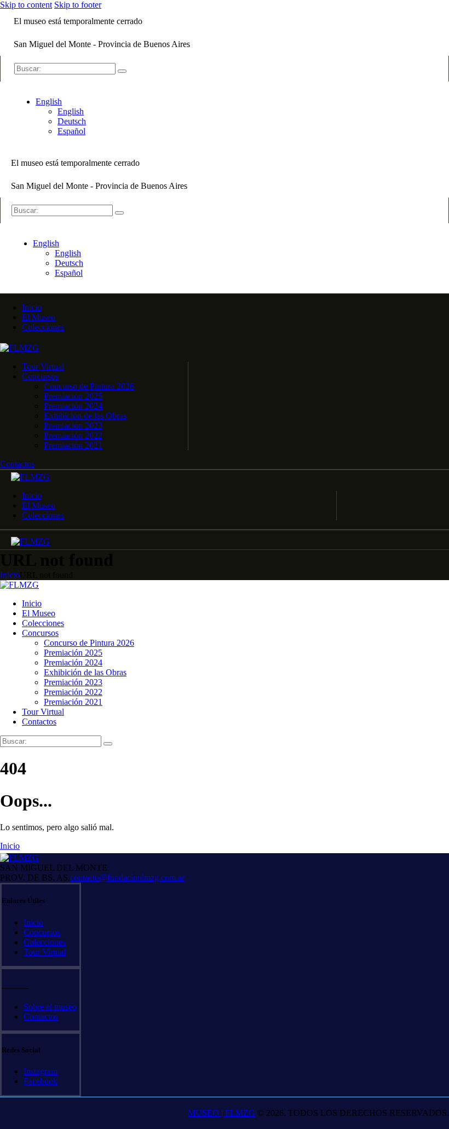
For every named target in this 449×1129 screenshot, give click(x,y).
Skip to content (26, 4)
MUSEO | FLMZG (221, 1113)
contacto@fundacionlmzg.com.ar (127, 877)
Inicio (10, 575)
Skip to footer (77, 4)
